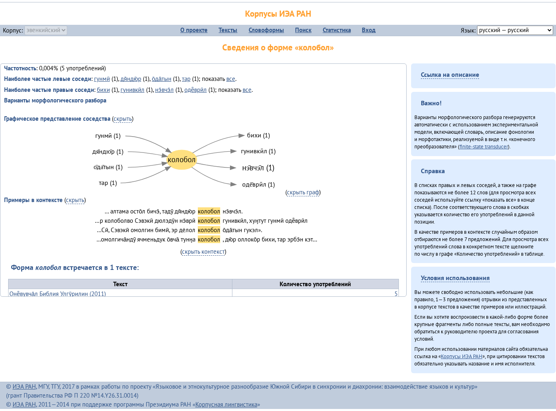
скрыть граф (303, 192)
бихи (103, 90)
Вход (369, 30)
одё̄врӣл (195, 90)
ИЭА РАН (24, 386)
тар (186, 79)
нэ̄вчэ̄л (164, 90)
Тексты (228, 30)
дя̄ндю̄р (130, 79)
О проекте (194, 30)
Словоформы (266, 30)
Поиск (303, 30)
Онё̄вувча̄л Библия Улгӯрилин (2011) (57, 294)
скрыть (123, 118)
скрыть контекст (203, 251)
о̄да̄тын (161, 79)
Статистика (337, 30)
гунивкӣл (132, 90)
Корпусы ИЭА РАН (278, 13)
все (230, 79)
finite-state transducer (484, 146)
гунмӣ (102, 79)
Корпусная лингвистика (226, 404)
